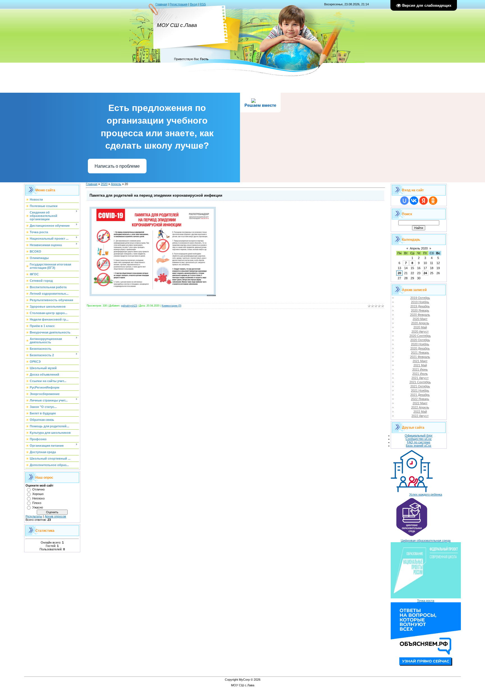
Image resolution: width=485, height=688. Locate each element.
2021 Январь (420, 352)
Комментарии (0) (171, 305)
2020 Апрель (420, 323)
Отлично (38, 489)
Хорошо (38, 494)
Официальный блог (419, 435)
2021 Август (420, 378)
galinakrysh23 (129, 305)
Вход (193, 4)
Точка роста (425, 600)
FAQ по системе (418, 442)
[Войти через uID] (404, 200)
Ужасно (37, 507)
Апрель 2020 (419, 248)
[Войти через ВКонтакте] (414, 200)
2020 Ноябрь (420, 344)
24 (425, 273)
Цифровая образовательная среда (425, 540)
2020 (104, 184)
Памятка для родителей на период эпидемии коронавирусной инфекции (156, 195)
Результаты (34, 516)
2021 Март (420, 361)
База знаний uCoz (418, 445)
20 (399, 273)
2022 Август (420, 415)
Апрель (116, 184)
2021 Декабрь (420, 394)
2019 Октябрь (420, 297)
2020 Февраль (420, 314)
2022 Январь (420, 399)
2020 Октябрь (420, 340)
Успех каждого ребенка (425, 494)
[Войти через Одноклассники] (433, 200)
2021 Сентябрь (420, 382)
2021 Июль (420, 373)
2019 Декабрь (420, 306)
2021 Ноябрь (420, 390)
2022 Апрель (420, 407)
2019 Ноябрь (420, 302)
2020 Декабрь (420, 348)
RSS (203, 4)
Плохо (36, 503)
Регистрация (178, 4)
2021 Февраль (420, 356)
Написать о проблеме (117, 166)
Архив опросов (55, 516)
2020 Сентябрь (420, 335)
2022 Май (420, 411)
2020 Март (420, 319)
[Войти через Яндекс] (423, 200)
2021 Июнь (420, 369)
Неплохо (38, 498)
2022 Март (420, 403)
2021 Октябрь (420, 386)
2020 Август (420, 331)
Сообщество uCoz (419, 438)
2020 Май (420, 327)
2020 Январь (420, 310)
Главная (161, 4)
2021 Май (420, 365)
